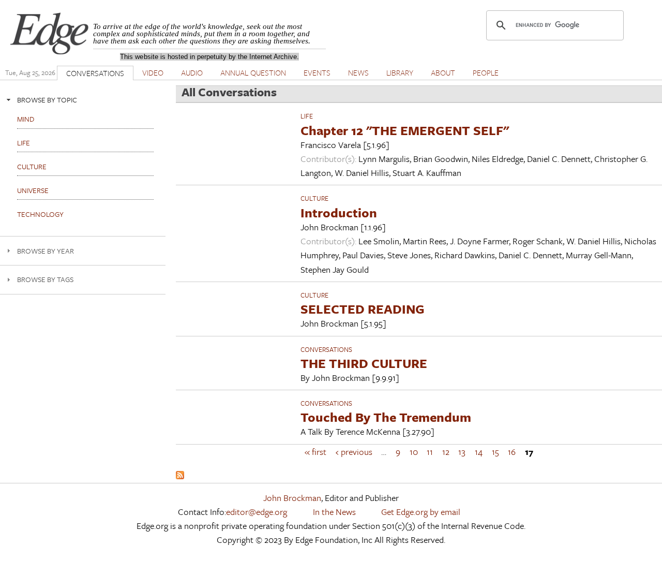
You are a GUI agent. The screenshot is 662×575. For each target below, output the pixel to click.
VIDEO (152, 72)
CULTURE (314, 198)
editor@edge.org (256, 511)
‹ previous (354, 451)
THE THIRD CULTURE (363, 363)
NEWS (358, 72)
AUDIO (192, 72)
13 (461, 451)
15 (495, 451)
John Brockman (292, 497)
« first (315, 451)
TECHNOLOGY (40, 214)
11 (430, 451)
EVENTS (317, 72)
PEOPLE (486, 72)
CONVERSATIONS (95, 73)
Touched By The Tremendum (385, 417)
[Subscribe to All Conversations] (180, 475)
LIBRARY (399, 72)
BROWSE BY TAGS (45, 279)
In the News (334, 511)
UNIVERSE (33, 190)
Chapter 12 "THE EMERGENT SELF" (404, 130)
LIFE (306, 116)
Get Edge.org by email (420, 511)
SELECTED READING (362, 309)
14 (479, 451)
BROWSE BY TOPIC (47, 99)
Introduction (338, 212)
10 (414, 451)
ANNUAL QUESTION (253, 72)
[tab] (83, 100)
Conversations (326, 349)
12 (445, 451)
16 (512, 451)
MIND (25, 118)
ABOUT (443, 72)
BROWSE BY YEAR (45, 250)
